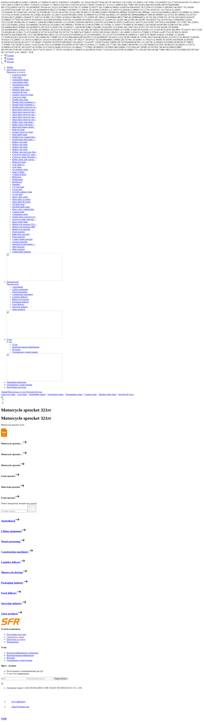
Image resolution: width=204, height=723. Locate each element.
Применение (13, 282)
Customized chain (20, 214)
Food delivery (18, 304)
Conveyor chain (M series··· (24, 157)
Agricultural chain (20, 82)
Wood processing (19, 292)
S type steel (17, 189)
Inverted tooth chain (21, 207)
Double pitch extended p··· (24, 104)
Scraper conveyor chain (22, 132)
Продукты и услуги (16, 70)
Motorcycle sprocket (21, 229)
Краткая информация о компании (22, 653)
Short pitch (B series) (21, 202)
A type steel (17, 194)
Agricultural (17, 287)
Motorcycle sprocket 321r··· (24, 224)
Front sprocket (18, 232)
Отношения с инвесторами (25, 352)
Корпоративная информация (25, 347)
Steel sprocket (18, 247)
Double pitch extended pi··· (24, 102)
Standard (16, 184)
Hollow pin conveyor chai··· (24, 152)
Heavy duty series (20, 197)
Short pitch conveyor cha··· (24, 109)
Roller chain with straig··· (23, 122)
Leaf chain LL (18, 164)
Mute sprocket (18, 249)
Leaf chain (17, 77)
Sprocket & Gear (19, 92)
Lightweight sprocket (21, 252)
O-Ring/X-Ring (19, 174)
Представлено (61, 679)
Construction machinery (22, 294)
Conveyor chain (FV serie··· (24, 154)
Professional (17, 179)
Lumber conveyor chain (22, 94)
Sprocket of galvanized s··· (24, 244)
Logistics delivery (20, 297)
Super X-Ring (18, 172)
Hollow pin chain (19, 142)
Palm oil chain (18, 129)
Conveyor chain (19, 75)
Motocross (16, 177)
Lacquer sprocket (19, 242)
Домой (10, 67)
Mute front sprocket (20, 234)
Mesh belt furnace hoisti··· (23, 127)
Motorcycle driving (20, 299)
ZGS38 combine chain (22, 192)
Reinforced (17, 182)
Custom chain (18, 87)
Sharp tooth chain (20, 222)
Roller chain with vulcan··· (24, 159)
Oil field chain (18, 204)
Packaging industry (20, 302)
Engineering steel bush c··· (24, 139)
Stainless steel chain (21, 90)
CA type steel (18, 187)
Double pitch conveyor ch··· (24, 107)
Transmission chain (20, 85)
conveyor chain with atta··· (24, 219)
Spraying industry (20, 307)
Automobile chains (20, 80)
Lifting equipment (20, 289)
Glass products (18, 309)
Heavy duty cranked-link (23, 209)
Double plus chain (20, 99)
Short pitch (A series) (21, 199)
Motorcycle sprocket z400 (23, 227)
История (16, 349)
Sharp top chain (19, 162)
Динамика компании (16, 382)
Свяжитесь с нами (15, 637)
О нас (9, 339)
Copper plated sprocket (22, 239)
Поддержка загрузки (16, 387)
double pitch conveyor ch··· (24, 217)
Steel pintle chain (19, 134)
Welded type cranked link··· (24, 137)
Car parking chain (20, 169)
